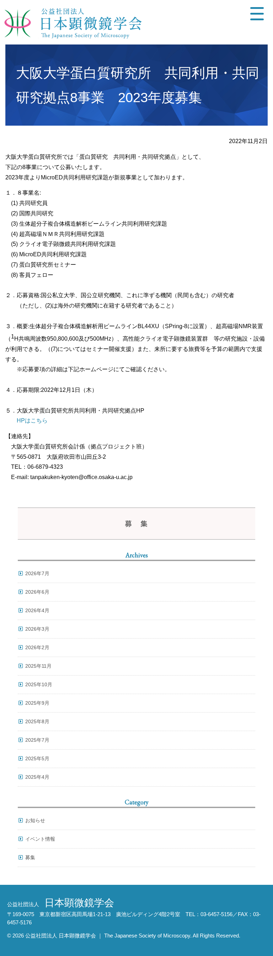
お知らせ (35, 820)
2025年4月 (37, 777)
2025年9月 (37, 703)
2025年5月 (37, 758)
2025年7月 (37, 740)
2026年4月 (37, 610)
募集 (30, 857)
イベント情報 (40, 839)
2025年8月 (37, 721)
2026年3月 (37, 629)
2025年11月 (38, 666)
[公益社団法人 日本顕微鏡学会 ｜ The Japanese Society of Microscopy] (71, 22)
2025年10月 (38, 684)
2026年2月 (37, 647)
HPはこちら (32, 420)
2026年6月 (37, 592)
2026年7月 (37, 573)
